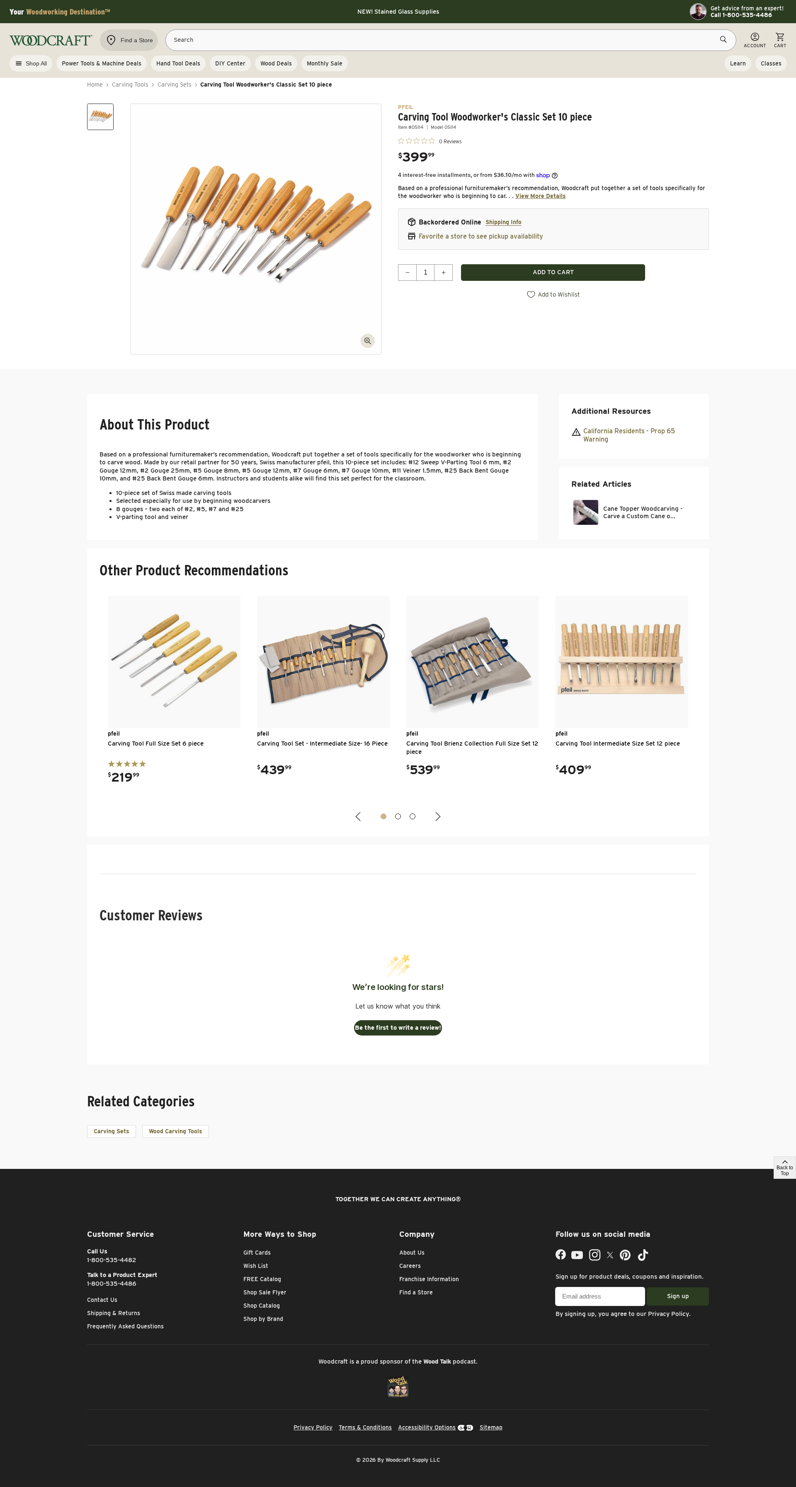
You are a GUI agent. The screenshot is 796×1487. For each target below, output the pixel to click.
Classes (771, 63)
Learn (738, 63)
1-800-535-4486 (111, 1283)
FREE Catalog (262, 1279)
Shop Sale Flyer (264, 1292)
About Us (412, 1252)
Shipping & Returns (113, 1313)
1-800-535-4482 (111, 1260)
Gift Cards (257, 1252)
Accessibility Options (427, 1427)
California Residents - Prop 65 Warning (629, 435)
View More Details (540, 196)
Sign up (678, 1296)
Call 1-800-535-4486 (741, 15)
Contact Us (102, 1299)
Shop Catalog (261, 1305)
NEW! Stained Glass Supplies (398, 11)
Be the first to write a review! (398, 1027)
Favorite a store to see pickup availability (481, 236)
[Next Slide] (437, 816)
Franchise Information (429, 1279)
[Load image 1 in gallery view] (100, 117)
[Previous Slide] (359, 816)
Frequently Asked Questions (125, 1326)
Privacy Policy (668, 1314)
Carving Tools (130, 84)
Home (95, 84)
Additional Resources (611, 411)
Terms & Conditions (365, 1427)
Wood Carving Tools (175, 1131)
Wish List (255, 1266)
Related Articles (601, 484)
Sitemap (491, 1427)
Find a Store (416, 1292)
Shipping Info (503, 222)
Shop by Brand (263, 1319)
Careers (410, 1266)
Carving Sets (175, 84)
